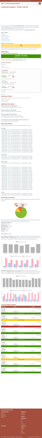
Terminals (23, 411)
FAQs (22, 431)
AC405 (9, 132)
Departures (3, 414)
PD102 (9, 156)
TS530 (9, 178)
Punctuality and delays (5, 39)
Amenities (23, 432)
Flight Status (3, 33)
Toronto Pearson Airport (12, 3)
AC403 (9, 131)
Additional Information (5, 36)
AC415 (9, 136)
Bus (21, 419)
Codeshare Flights (4, 35)
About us (20, 436)
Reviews (22, 427)
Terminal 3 (23, 414)
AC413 (9, 135)
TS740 (9, 186)
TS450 (9, 172)
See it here (25, 59)
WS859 (9, 195)
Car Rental (3, 425)
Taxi (22, 421)
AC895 (9, 151)
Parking (23, 416)
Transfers (23, 424)
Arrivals (2, 413)
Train (22, 422)
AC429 (9, 143)
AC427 (9, 142)
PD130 (9, 158)
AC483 (9, 146)
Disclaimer (13, 436)
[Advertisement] (21, 17)
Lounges (22, 428)
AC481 (9, 144)
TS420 (9, 168)
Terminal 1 (23, 413)
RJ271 (9, 163)
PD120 (9, 157)
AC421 (9, 140)
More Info (23, 425)
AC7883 (9, 150)
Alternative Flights (4, 38)
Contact (17, 436)
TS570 (9, 182)
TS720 (9, 183)
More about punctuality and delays (29, 49)
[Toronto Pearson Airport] (2, 3)
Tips (22, 430)
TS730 (9, 185)
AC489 (9, 147)
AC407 (9, 133)
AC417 (9, 138)
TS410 (9, 167)
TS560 (9, 181)
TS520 (9, 176)
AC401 (9, 129)
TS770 (9, 189)
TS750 (9, 188)
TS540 (9, 179)
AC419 (9, 139)
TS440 (9, 171)
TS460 (9, 174)
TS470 (9, 175)
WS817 (9, 193)
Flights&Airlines (5, 411)
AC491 (9, 149)
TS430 (9, 169)
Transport (23, 418)
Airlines (2, 417)
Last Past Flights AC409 (5, 40)
